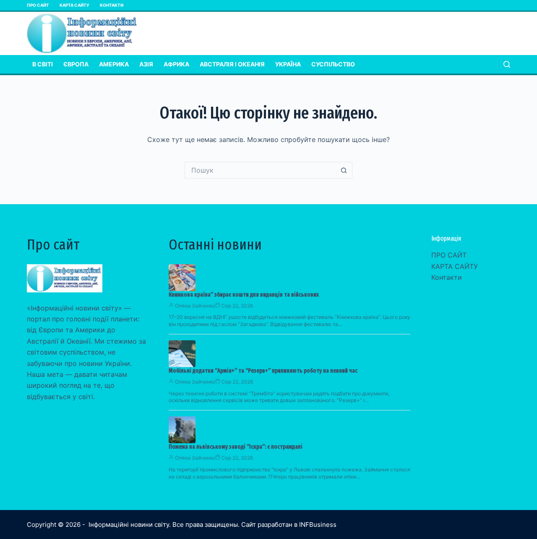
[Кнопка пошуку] (344, 170)
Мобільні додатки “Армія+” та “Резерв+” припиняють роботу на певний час (263, 370)
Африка (176, 64)
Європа (76, 64)
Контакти (111, 5)
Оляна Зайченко (195, 305)
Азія (146, 64)
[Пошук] (506, 64)
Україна (288, 64)
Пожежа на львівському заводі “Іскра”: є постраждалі (235, 446)
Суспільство (333, 64)
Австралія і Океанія (232, 64)
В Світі (42, 64)
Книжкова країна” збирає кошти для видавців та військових (244, 294)
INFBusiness (317, 524)
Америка (114, 64)
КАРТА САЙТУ (74, 5)
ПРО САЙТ (38, 5)
